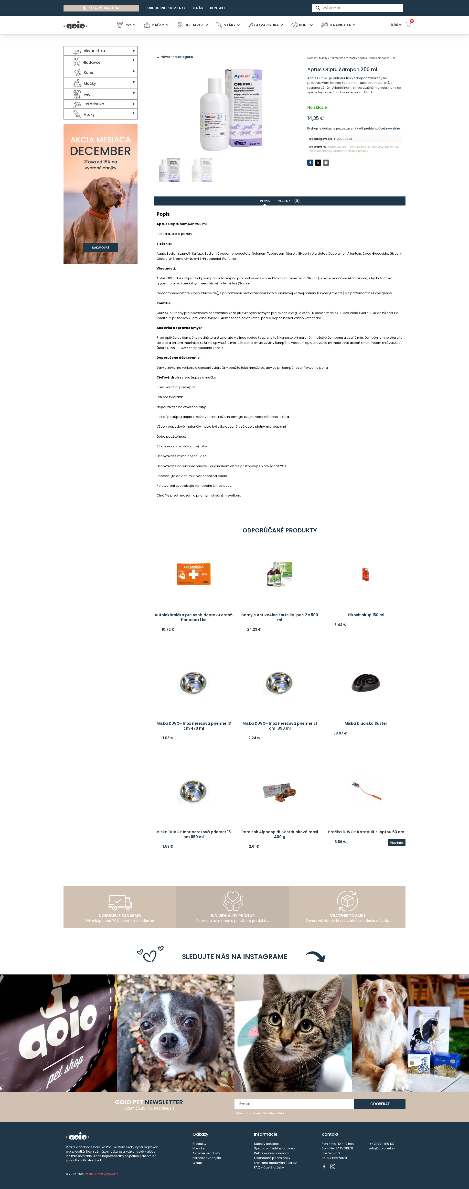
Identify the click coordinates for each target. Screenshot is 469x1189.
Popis (265, 200)
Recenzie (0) (289, 200)
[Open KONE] (311, 25)
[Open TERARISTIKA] (354, 25)
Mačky (323, 58)
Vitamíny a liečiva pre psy (350, 151)
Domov (312, 58)
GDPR (280, 1113)
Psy (396, 147)
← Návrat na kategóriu (175, 56)
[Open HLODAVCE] (207, 25)
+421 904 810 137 (381, 1143)
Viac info (396, 843)
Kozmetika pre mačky (343, 58)
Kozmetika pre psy (369, 147)
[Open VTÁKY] (238, 25)
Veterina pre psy (320, 151)
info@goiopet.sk (382, 1148)
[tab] (265, 200)
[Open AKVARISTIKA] (282, 25)
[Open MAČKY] (167, 25)
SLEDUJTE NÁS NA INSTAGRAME (234, 957)
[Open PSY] (134, 25)
